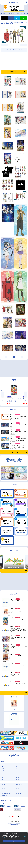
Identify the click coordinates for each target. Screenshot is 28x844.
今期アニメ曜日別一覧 (19, 784)
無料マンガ (17, 779)
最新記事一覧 (4, 784)
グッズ (3, 770)
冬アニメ (17, 788)
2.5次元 (3, 777)
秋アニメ (3, 788)
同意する (14, 841)
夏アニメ (17, 786)
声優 (16, 766)
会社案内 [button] (2, 803)
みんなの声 (17, 768)
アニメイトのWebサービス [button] (6, 800)
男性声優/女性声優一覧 (6, 793)
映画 (16, 770)
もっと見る (14, 570)
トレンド (3, 779)
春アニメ (3, 786)
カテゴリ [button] (2, 761)
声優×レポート (4, 795)
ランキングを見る (14, 452)
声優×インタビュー (19, 793)
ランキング (17, 764)
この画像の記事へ (13, 71)
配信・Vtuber (18, 777)
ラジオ (3, 768)
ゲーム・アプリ (18, 772)
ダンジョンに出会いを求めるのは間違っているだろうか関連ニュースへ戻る (14, 50)
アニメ (3, 766)
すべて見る (14, 692)
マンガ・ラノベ (4, 772)
